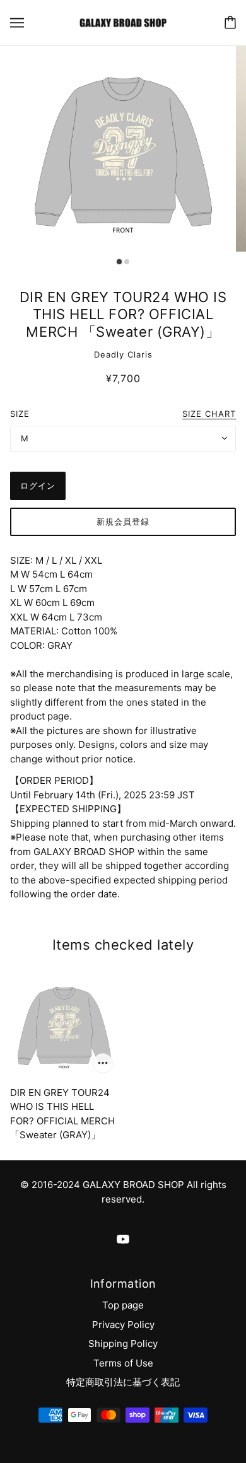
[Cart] (230, 22)
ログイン (38, 486)
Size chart (209, 414)
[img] (123, 1239)
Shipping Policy (123, 1343)
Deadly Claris (123, 354)
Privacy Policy (123, 1325)
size (20, 414)
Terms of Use (123, 1363)
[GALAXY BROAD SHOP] (122, 22)
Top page (123, 1305)
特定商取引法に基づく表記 (123, 1382)
